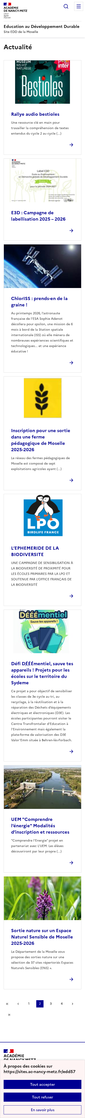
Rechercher (65, 6)
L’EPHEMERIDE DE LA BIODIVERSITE (35, 551)
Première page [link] (7, 1003)
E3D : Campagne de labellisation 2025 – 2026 (38, 215)
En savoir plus (42, 1110)
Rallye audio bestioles (35, 114)
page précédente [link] (18, 1003)
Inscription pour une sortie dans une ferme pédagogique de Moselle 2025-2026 (40, 440)
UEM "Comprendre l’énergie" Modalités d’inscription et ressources (40, 825)
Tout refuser (42, 1097)
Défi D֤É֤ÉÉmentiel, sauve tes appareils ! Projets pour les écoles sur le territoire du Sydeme (42, 673)
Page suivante (72, 1003)
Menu (78, 6)
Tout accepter (42, 1084)
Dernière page (9, 1014)
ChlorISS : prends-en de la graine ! (39, 301)
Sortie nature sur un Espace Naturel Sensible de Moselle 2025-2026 (42, 937)
